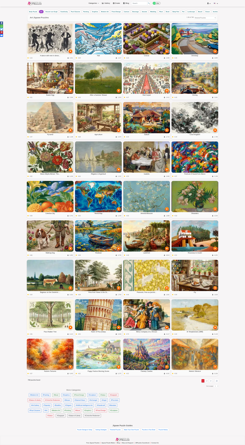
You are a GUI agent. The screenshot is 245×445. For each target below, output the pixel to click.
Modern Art (105, 11)
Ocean (207, 11)
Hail (98, 56)
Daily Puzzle (33, 11)
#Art (46, 410)
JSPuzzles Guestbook (142, 443)
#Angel (104, 400)
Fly (195, 292)
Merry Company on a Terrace (146, 332)
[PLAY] (70, 51)
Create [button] (117, 3)
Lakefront (146, 253)
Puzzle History (163, 429)
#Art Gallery (35, 405)
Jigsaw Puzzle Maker (108, 443)
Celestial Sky (50, 213)
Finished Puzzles (115, 429)
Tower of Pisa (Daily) (98, 332)
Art (41, 11)
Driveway (195, 56)
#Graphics (66, 395)
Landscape (191, 11)
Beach (200, 11)
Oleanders (195, 213)
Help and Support (127, 443)
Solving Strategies (101, 429)
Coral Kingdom (195, 134)
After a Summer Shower (98, 95)
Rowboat (98, 253)
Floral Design (116, 11)
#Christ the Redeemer (52, 400)
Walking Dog (50, 253)
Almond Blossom (147, 213)
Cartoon (126, 11)
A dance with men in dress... (50, 56)
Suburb (146, 134)
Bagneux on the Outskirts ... (50, 292)
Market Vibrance (195, 371)
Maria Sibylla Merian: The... (50, 174)
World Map (98, 213)
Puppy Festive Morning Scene (98, 371)
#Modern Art (34, 395)
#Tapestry (47, 405)
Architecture (217, 11)
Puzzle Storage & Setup (84, 429)
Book (167, 11)
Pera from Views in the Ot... (98, 292)
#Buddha (58, 405)
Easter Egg (50, 95)
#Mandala (112, 405)
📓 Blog (126, 3)
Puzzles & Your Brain (148, 429)
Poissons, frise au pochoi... (146, 292)
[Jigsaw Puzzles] (34, 3)
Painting (86, 11)
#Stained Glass (80, 400)
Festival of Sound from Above (194, 174)
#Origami (68, 405)
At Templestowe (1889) (195, 332)
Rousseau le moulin (195, 253)
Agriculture (98, 134)
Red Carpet (147, 95)
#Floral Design (79, 395)
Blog (118, 443)
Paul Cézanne (75, 11)
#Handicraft (101, 405)
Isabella (146, 174)
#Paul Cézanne (34, 410)
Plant (161, 11)
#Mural (56, 395)
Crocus (146, 56)
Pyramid (50, 134)
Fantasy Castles (146, 371)
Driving (194, 95)
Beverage (135, 11)
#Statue (103, 395)
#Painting (46, 395)
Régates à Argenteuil (98, 174)
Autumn (144, 11)
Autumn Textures (50, 371)
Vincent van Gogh (51, 11)
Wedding (153, 11)
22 (217, 381)
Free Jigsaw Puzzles (93, 443)
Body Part (176, 11)
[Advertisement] (171, 402)
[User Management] (209, 3)
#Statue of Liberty (35, 400)
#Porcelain (114, 400)
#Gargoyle (113, 395)
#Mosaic (67, 400)
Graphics (95, 11)
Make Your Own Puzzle (131, 429)
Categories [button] (93, 3)
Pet (183, 11)
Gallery (107, 3)
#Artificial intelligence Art (84, 405)
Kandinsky (64, 11)
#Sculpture (92, 395)
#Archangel (93, 400)
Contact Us (155, 443)
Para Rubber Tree (50, 332)
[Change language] (216, 3)
